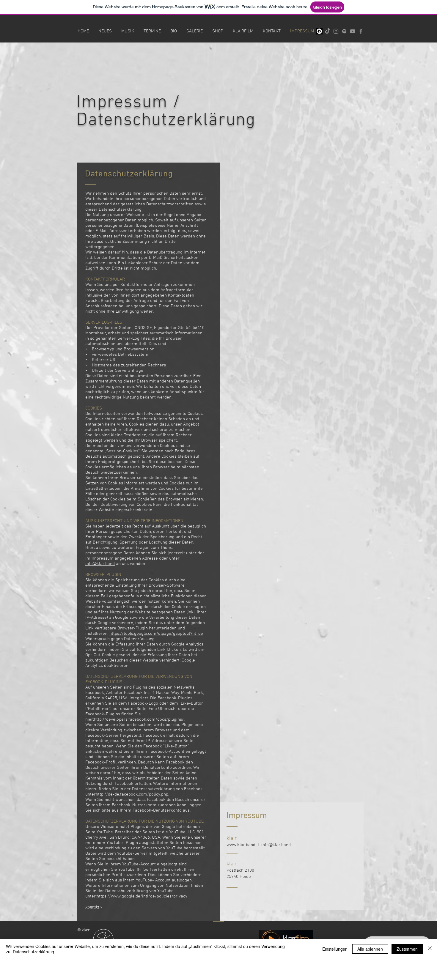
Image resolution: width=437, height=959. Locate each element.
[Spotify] (344, 31)
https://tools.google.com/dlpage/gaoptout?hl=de (156, 633)
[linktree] (319, 31)
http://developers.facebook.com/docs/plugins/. (139, 719)
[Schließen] (429, 949)
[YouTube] (352, 31)
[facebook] (361, 31)
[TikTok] (327, 31)
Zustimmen (407, 949)
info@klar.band (100, 563)
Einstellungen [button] (335, 949)
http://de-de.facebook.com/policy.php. (132, 794)
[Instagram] (336, 31)
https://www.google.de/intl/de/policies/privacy (142, 896)
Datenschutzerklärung (33, 952)
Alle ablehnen (370, 949)
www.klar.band (241, 845)
